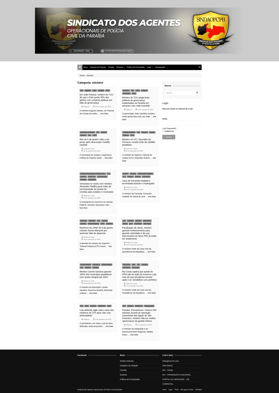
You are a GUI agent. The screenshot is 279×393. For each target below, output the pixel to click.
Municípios (147, 221)
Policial (138, 176)
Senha (164, 119)
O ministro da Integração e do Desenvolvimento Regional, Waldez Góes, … (137, 332)
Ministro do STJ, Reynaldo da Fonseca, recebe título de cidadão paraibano (138, 142)
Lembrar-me (169, 131)
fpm (133, 264)
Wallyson (86, 106)
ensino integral (106, 264)
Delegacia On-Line (170, 361)
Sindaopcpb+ (160, 67)
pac (131, 223)
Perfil (176, 389)
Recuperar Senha (187, 389)
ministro (87, 90)
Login (149, 67)
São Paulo (146, 176)
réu (89, 135)
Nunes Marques (93, 223)
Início (85, 67)
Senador (83, 179)
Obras (125, 223)
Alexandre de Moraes (87, 132)
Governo (130, 221)
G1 (82, 90)
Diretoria (119, 67)
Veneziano (92, 179)
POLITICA (126, 93)
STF (94, 135)
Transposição (149, 306)
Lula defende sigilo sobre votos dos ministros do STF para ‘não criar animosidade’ (97, 313)
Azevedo (126, 90)
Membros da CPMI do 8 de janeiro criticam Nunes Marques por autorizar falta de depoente (96, 230)
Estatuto (123, 375)
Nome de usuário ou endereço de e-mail (177, 109)
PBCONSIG (167, 366)
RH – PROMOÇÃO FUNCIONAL (176, 375)
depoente (92, 221)
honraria (144, 132)
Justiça (103, 132)
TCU (107, 90)
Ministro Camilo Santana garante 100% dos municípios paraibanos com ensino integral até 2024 (96, 274)
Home (82, 75)
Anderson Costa (89, 149)
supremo (109, 223)
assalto (125, 174)
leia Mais (104, 114)
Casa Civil (126, 264)
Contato (111, 67)
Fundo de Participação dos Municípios (93, 174)
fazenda (133, 174)
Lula (86, 306)
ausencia (83, 221)
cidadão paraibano (129, 132)
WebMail (198, 389)
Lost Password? (169, 128)
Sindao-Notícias (127, 361)
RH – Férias (167, 370)
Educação (96, 264)
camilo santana (85, 264)
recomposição (102, 176)
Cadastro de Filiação (98, 67)
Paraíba (101, 90)
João (137, 90)
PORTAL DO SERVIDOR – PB (175, 379)
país (94, 90)
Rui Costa (147, 223)
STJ (132, 135)
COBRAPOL (167, 384)
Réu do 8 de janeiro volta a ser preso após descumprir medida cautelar (95, 142)
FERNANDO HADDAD (145, 174)
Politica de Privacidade (136, 67)
